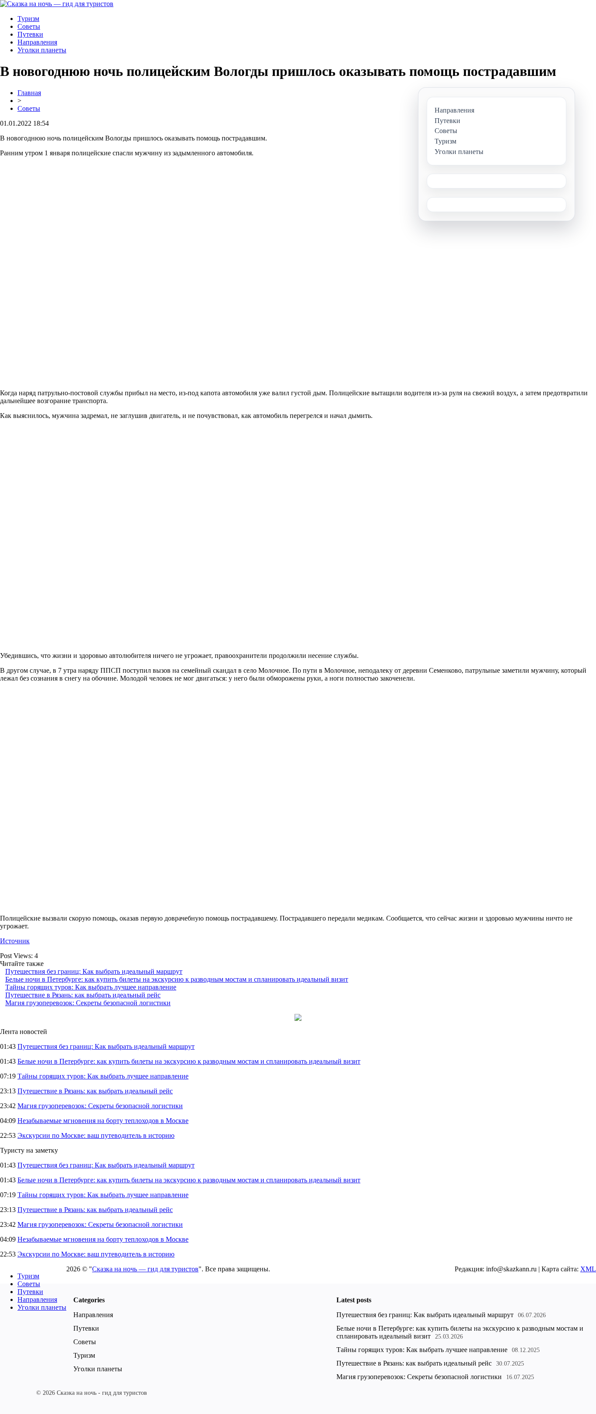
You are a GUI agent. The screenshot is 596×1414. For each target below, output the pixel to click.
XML (588, 1269)
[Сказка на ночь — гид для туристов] (56, 3)
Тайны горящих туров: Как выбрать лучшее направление (90, 987)
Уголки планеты (41, 50)
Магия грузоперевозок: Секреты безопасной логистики (88, 1003)
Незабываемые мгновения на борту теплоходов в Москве (102, 1120)
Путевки (30, 34)
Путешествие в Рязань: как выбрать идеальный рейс (83, 995)
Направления (37, 42)
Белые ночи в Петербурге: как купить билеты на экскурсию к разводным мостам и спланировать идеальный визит (176, 979)
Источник (15, 941)
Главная (29, 92)
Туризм (28, 18)
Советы (28, 26)
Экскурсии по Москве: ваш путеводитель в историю (96, 1135)
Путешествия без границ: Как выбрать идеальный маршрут (93, 971)
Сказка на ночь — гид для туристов (145, 1269)
